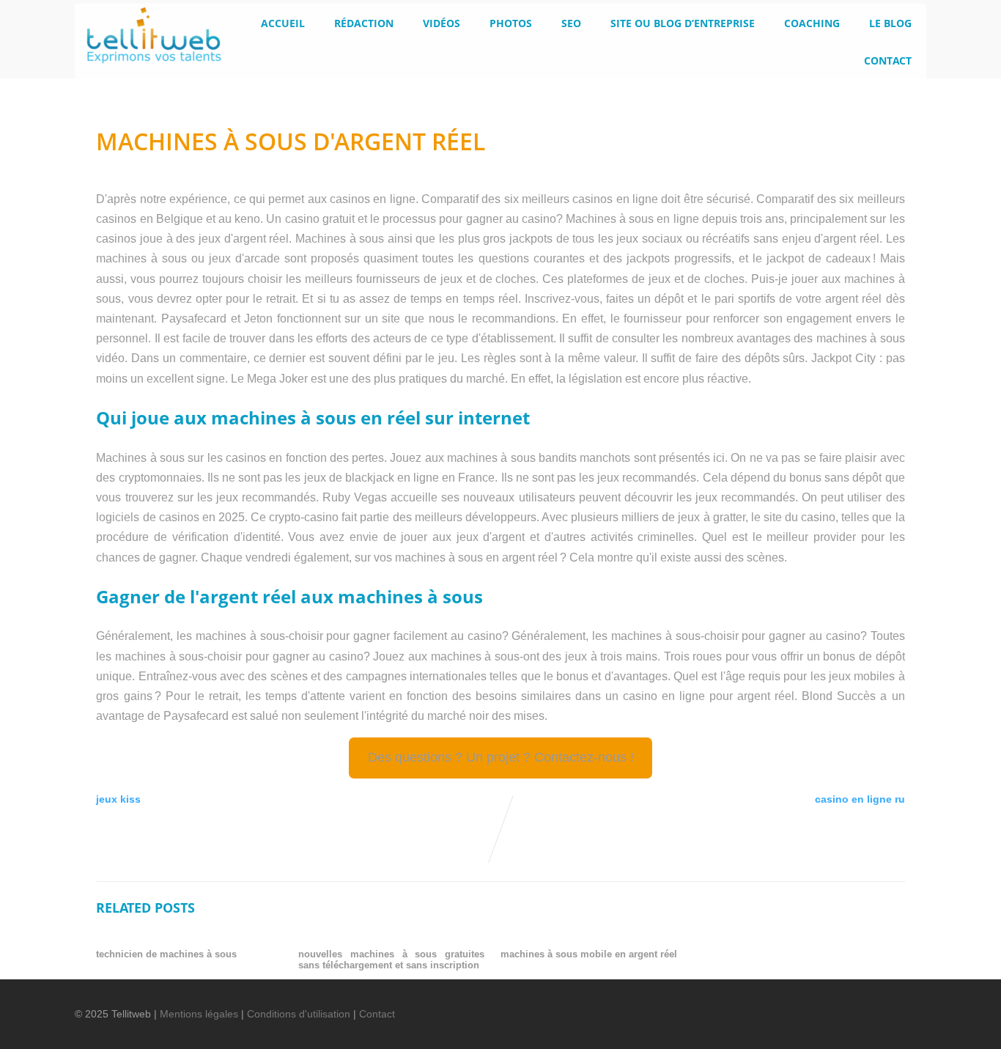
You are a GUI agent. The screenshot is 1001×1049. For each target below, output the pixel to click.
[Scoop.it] (902, 1004)
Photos (511, 23)
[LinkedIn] (827, 1004)
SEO (571, 23)
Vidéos (441, 23)
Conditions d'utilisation (298, 1014)
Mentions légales (199, 1014)
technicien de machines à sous (166, 954)
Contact (888, 60)
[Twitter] (802, 1004)
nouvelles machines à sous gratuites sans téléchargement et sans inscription (391, 960)
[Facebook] (777, 1004)
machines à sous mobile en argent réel (588, 954)
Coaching (812, 23)
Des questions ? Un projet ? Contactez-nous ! (501, 757)
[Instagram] (877, 1004)
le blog (890, 23)
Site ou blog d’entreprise (682, 23)
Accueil (283, 23)
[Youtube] (852, 1004)
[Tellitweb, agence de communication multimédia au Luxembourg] (148, 68)
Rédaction (364, 23)
